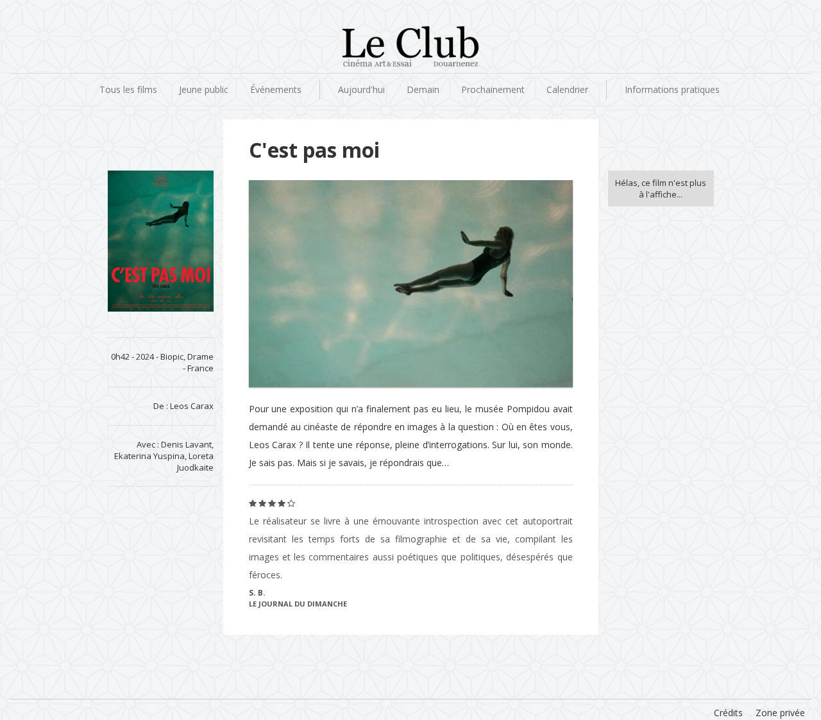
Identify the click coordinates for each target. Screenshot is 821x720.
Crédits (728, 713)
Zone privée (780, 713)
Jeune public (203, 89)
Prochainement (493, 89)
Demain (423, 89)
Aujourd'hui (361, 89)
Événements (275, 89)
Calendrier (567, 89)
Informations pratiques (672, 89)
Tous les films (128, 89)
